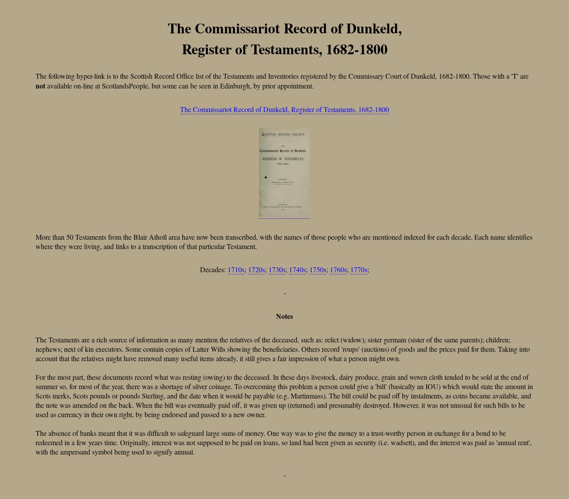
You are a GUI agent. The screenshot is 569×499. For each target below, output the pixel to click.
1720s (256, 269)
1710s (236, 269)
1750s (317, 269)
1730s (276, 269)
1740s (297, 269)
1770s (358, 269)
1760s (338, 269)
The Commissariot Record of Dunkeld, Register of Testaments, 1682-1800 (284, 109)
